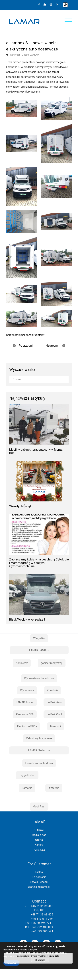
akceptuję (40, 960)
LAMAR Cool (54, 714)
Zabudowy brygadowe (39, 738)
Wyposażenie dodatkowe (39, 678)
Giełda (39, 872)
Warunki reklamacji (39, 886)
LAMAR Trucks (25, 702)
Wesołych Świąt (20, 506)
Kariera (39, 844)
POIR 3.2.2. (39, 849)
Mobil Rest (39, 806)
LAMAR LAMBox (39, 650)
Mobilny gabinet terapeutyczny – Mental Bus (36, 451)
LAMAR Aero (54, 702)
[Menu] (68, 21)
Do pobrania (39, 877)
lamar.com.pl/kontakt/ (32, 335)
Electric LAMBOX (30, 54)
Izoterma (53, 788)
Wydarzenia (27, 690)
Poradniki (52, 690)
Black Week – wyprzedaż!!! (27, 619)
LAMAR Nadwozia (39, 750)
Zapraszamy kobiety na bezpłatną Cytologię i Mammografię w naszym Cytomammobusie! (39, 563)
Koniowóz (22, 663)
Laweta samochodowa (39, 763)
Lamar (24, 21)
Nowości (15, 54)
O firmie (39, 830)
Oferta (39, 840)
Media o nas (39, 835)
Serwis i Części (39, 882)
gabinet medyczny (51, 663)
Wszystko (39, 638)
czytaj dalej (54, 955)
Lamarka (27, 788)
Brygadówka (27, 775)
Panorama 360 (25, 714)
